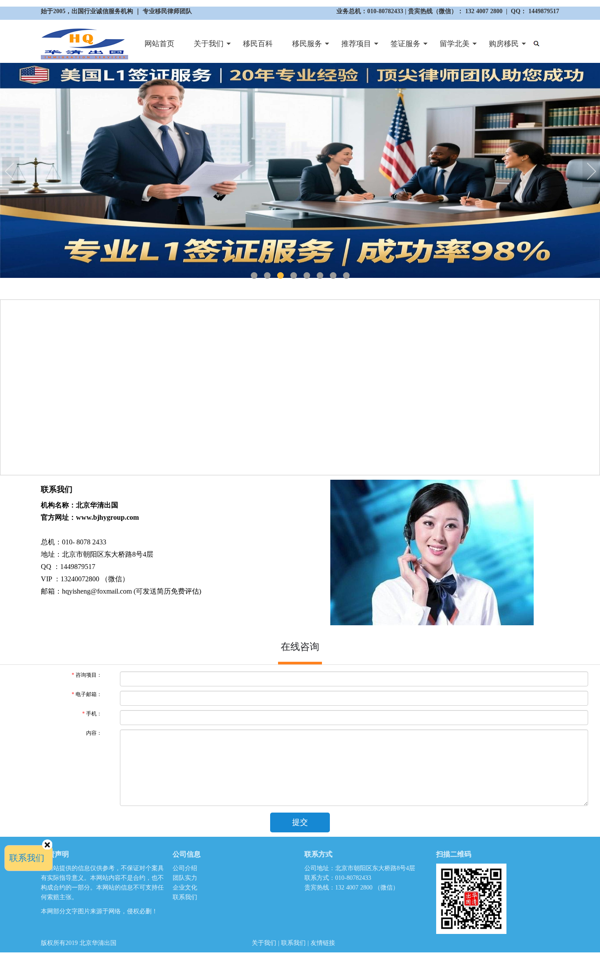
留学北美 (450, 47)
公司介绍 (185, 868)
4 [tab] (293, 275)
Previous (11, 172)
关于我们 (204, 47)
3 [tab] (280, 275)
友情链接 (323, 943)
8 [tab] (346, 275)
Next (591, 172)
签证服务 (400, 47)
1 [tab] (254, 275)
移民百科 (258, 44)
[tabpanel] (300, 170)
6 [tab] (320, 275)
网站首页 (159, 44)
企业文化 (185, 887)
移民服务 (302, 47)
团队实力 (185, 878)
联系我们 (185, 897)
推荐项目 (351, 47)
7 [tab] (333, 275)
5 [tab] (306, 275)
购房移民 (499, 47)
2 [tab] (267, 275)
